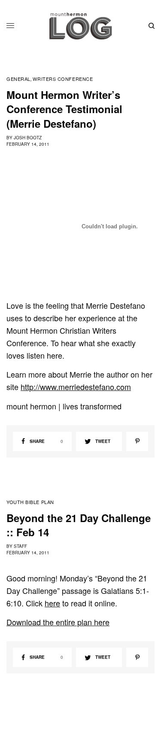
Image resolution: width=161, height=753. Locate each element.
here (52, 603)
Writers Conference (63, 79)
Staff (20, 546)
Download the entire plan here (57, 621)
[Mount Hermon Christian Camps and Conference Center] (80, 26)
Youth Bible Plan (30, 502)
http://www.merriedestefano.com (76, 386)
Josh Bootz (28, 138)
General (18, 79)
